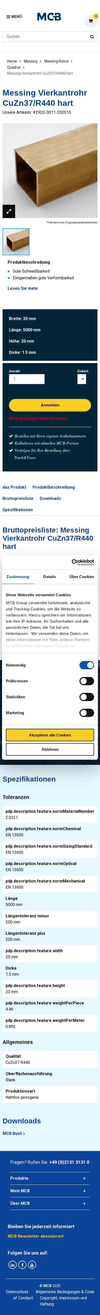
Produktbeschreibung (54, 487)
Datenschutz (17, 1291)
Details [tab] (49, 576)
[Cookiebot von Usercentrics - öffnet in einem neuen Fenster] (72, 562)
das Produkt (14, 487)
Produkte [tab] (19, 1178)
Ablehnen (50, 749)
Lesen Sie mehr (23, 288)
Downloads (50, 498)
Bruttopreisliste (18, 498)
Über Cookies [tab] (81, 576)
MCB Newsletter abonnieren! (36, 1236)
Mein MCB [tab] (20, 1190)
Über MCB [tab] (20, 1203)
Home (12, 61)
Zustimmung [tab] (17, 576)
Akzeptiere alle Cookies (50, 735)
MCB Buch (12, 1133)
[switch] (86, 681)
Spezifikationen (18, 509)
